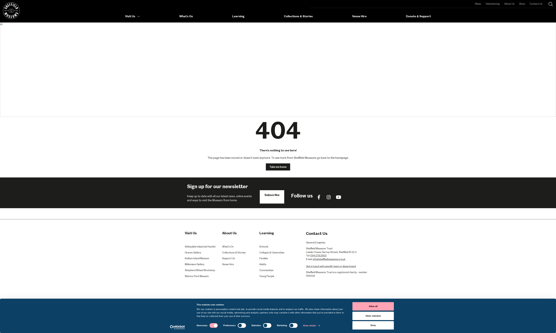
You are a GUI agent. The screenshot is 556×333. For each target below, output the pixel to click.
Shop (522, 3)
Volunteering (493, 3)
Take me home (278, 166)
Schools (263, 246)
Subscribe (272, 195)
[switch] (242, 325)
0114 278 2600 (318, 255)
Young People (266, 276)
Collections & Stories (298, 16)
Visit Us (130, 16)
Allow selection (373, 316)
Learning (238, 16)
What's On (186, 16)
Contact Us (536, 3)
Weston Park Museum (197, 276)
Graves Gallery (193, 252)
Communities (266, 270)
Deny (373, 325)
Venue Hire (359, 16)
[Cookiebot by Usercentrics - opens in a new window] (177, 327)
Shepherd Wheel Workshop (200, 270)
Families (263, 258)
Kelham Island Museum (197, 258)
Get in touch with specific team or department (331, 266)
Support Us (228, 258)
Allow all (373, 306)
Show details (309, 325)
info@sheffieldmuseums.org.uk (329, 259)
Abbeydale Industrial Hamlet (200, 246)
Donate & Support (418, 16)
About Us (509, 3)
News (478, 3)
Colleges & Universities (271, 252)
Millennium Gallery (194, 264)
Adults (262, 264)
